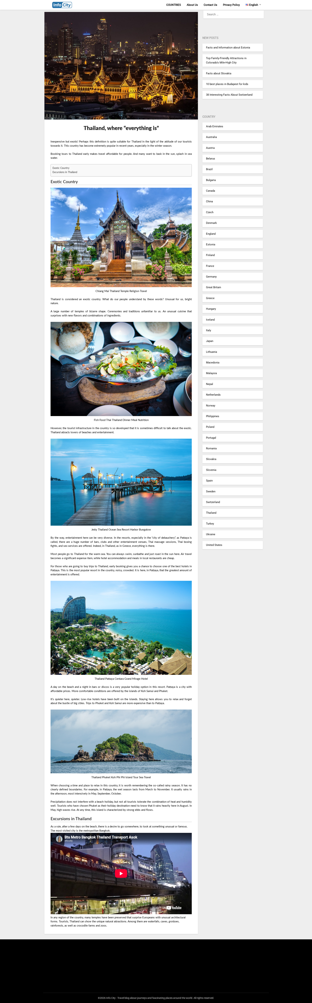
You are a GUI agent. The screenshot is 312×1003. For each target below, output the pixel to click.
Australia (211, 137)
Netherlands (213, 394)
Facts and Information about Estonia (228, 47)
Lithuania (211, 352)
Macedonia (212, 362)
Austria (210, 148)
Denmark (211, 223)
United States (214, 545)
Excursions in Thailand (65, 172)
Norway (210, 405)
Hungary (211, 308)
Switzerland (213, 502)
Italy (208, 330)
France (210, 266)
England (211, 233)
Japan (209, 341)
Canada (210, 190)
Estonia (210, 244)
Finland (210, 255)
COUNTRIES (173, 5)
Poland (210, 427)
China (209, 201)
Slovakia (211, 459)
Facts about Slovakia (218, 73)
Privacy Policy (231, 5)
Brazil (209, 169)
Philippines (212, 416)
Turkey (210, 523)
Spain (209, 480)
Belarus (210, 158)
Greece (210, 298)
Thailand (211, 512)
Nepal (209, 384)
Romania (211, 448)
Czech (209, 212)
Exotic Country (61, 168)
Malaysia (211, 373)
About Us (192, 5)
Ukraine (210, 534)
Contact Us (210, 5)
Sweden (210, 491)
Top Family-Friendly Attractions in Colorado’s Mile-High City (226, 60)
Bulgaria (211, 180)
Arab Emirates (214, 126)
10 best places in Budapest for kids (227, 84)
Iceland (210, 319)
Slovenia (211, 470)
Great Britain (213, 287)
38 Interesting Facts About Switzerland (229, 94)
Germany (211, 276)
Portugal (211, 437)
